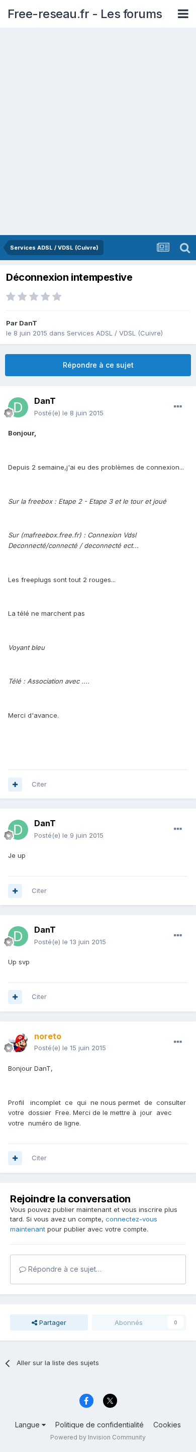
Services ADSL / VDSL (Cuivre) (115, 333)
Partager (51, 1322)
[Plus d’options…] (178, 407)
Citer (39, 784)
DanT (28, 323)
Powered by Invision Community (98, 1437)
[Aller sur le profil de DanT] (18, 407)
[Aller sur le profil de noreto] (18, 1042)
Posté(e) (69, 413)
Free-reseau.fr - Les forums (85, 14)
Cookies (167, 1424)
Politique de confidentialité (99, 1424)
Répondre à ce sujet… (64, 1269)
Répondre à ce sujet (98, 365)
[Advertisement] (98, 132)
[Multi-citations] (15, 784)
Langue (28, 1424)
